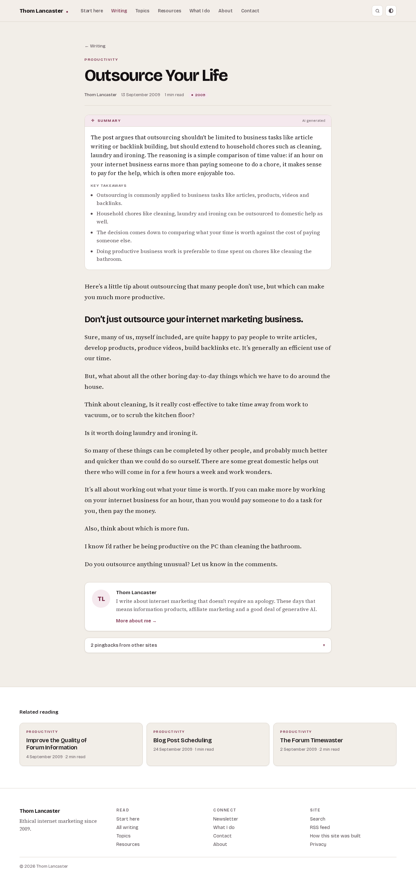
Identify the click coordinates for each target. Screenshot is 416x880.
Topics (143, 11)
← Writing (95, 46)
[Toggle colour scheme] (390, 10)
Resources (169, 11)
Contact (250, 11)
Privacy (318, 844)
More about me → (136, 621)
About (225, 11)
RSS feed (320, 827)
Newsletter (225, 819)
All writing (127, 827)
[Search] (377, 10)
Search (317, 819)
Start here (92, 11)
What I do (199, 11)
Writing (119, 11)
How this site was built (335, 836)
